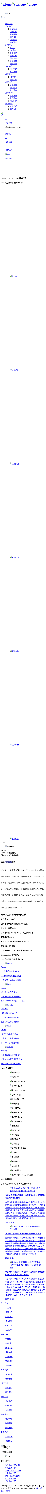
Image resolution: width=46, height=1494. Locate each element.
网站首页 (9, 24)
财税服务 (13, 98)
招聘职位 (9, 74)
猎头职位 (13, 80)
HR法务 (13, 50)
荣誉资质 (13, 32)
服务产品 (9, 45)
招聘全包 (13, 58)
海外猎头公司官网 (12, 1465)
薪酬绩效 (13, 61)
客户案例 (13, 72)
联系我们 (9, 104)
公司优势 (13, 40)
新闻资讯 (9, 82)
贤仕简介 (9, 26)
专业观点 (13, 90)
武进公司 (13, 109)
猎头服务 (13, 64)
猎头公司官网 (10, 1468)
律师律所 (13, 96)
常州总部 (13, 106)
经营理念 (13, 42)
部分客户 (13, 69)
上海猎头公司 (10, 1473)
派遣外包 (13, 53)
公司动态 (13, 85)
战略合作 (9, 93)
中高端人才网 (10, 1479)
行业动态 (13, 88)
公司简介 (13, 29)
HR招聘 (13, 77)
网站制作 (13, 101)
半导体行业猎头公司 (13, 1471)
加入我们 (13, 37)
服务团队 (13, 34)
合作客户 (9, 66)
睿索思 (12, 48)
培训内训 (13, 56)
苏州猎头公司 (10, 1481)
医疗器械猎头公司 (12, 1476)
